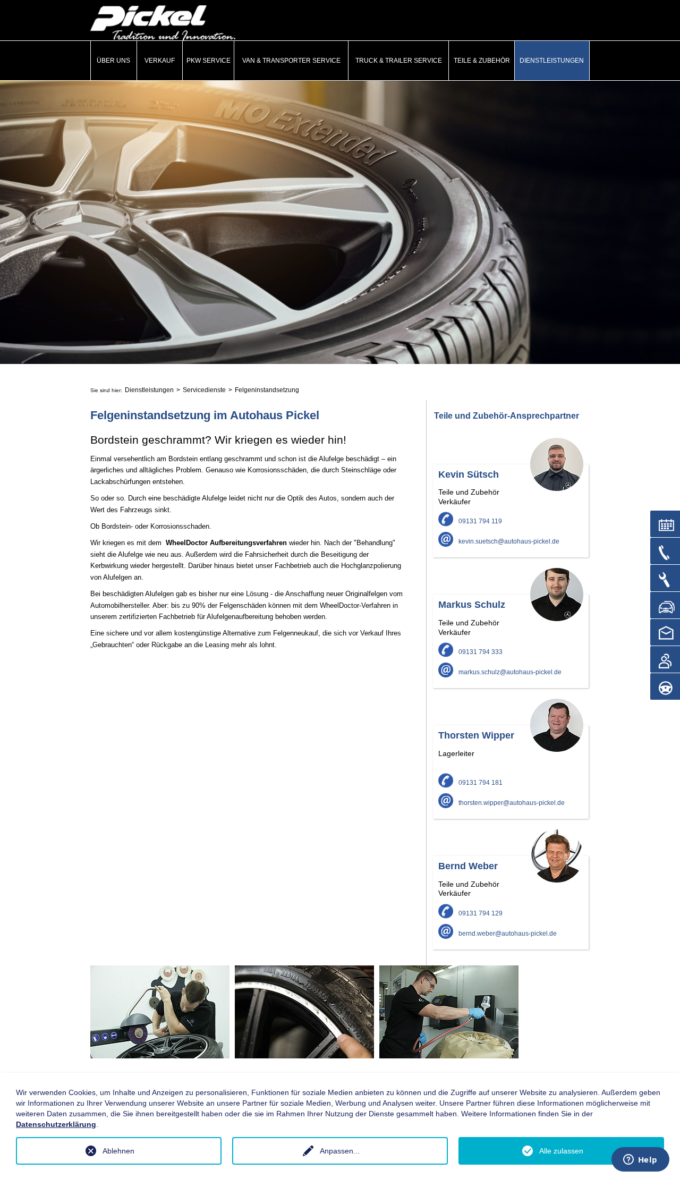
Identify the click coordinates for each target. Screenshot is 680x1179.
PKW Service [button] (208, 60)
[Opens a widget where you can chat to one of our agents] (640, 1160)
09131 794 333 (480, 652)
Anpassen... (340, 1151)
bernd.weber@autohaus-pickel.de (507, 933)
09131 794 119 (480, 521)
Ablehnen (118, 1151)
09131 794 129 (480, 913)
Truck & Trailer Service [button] (398, 60)
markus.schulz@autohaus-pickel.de (510, 672)
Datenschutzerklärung (56, 1124)
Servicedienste (204, 390)
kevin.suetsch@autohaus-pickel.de (508, 541)
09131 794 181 (480, 782)
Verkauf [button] (159, 60)
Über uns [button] (113, 60)
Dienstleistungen (149, 390)
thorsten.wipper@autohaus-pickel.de (511, 803)
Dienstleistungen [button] (552, 60)
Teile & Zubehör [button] (482, 60)
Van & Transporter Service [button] (291, 60)
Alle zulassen (561, 1151)
